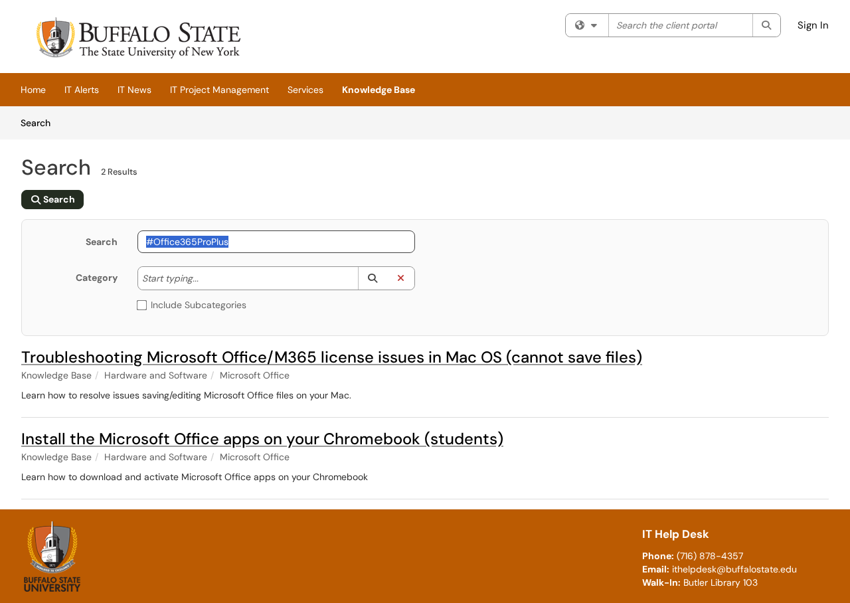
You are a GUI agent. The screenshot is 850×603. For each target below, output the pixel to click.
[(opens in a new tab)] (136, 39)
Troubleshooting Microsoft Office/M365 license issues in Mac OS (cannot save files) (331, 357)
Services (305, 90)
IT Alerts (81, 90)
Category (97, 278)
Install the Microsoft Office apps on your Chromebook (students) (262, 438)
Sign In (813, 25)
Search (40, 122)
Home (33, 90)
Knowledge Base (378, 90)
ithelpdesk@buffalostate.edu (734, 569)
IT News (134, 90)
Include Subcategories (198, 305)
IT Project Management (219, 90)
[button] (372, 278)
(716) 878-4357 (710, 556)
